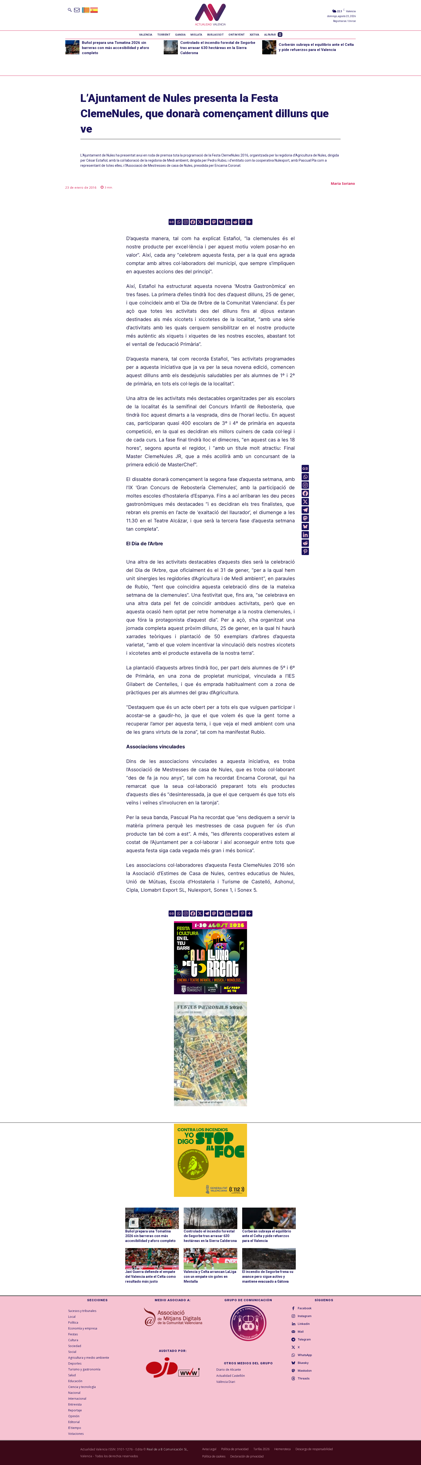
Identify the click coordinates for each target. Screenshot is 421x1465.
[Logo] (210, 15)
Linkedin (304, 1324)
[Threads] (293, 1379)
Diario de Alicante (228, 1369)
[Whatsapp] (179, 222)
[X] (200, 222)
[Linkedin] (228, 222)
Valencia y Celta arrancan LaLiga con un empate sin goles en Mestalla (210, 1276)
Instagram (305, 1316)
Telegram (304, 1339)
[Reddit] (235, 222)
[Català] (86, 9)
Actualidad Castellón (230, 1376)
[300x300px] (210, 993)
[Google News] (172, 222)
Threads (303, 1378)
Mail (301, 1331)
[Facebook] (193, 222)
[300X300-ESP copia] (210, 1160)
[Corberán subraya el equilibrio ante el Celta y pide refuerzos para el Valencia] (269, 47)
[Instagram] (186, 222)
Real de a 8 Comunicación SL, (167, 1449)
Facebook (305, 1308)
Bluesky (303, 1363)
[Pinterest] (242, 222)
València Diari (225, 1382)
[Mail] (293, 1332)
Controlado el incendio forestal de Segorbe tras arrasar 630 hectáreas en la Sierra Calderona (217, 47)
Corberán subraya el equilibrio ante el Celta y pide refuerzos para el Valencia (266, 1236)
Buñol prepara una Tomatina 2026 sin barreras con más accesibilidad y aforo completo (115, 47)
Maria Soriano (343, 183)
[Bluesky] (221, 222)
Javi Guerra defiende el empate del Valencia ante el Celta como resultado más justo (150, 1276)
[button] (69, 9)
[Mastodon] (214, 222)
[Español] (94, 9)
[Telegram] (207, 222)
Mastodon (305, 1370)
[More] (249, 222)
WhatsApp (305, 1355)
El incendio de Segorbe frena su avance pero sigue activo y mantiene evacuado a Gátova (267, 1276)
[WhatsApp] (293, 1355)
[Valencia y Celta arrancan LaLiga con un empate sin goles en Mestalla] (210, 1259)
